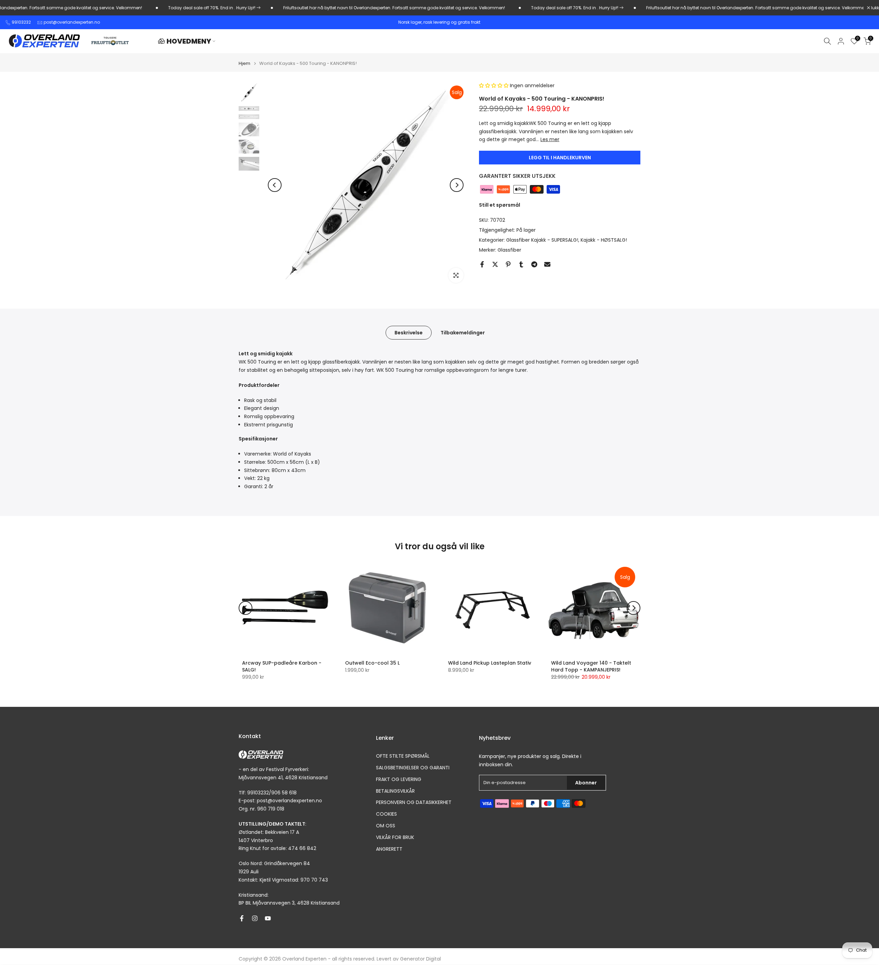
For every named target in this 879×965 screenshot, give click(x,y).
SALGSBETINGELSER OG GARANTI (412, 768)
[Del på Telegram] (534, 264)
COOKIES (386, 814)
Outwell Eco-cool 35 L (372, 662)
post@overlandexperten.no (72, 22)
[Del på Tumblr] (521, 264)
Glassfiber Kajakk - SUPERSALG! (542, 240)
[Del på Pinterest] (508, 264)
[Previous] (275, 185)
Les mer (549, 140)
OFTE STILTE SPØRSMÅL (403, 756)
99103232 (21, 22)
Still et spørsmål (499, 205)
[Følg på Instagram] (255, 918)
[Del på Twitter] (495, 264)
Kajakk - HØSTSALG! (604, 240)
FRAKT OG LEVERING (398, 779)
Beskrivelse (409, 332)
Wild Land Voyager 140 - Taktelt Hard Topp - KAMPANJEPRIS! (591, 666)
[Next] (457, 185)
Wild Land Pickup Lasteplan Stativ (489, 662)
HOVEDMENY (189, 41)
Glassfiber (509, 249)
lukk (874, 8)
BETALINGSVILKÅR (395, 791)
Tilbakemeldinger (463, 332)
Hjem (244, 63)
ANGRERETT (389, 849)
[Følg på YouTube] (268, 918)
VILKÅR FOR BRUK (395, 837)
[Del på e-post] (547, 264)
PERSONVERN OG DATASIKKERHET (414, 802)
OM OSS (385, 826)
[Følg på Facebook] (242, 918)
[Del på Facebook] (482, 264)
